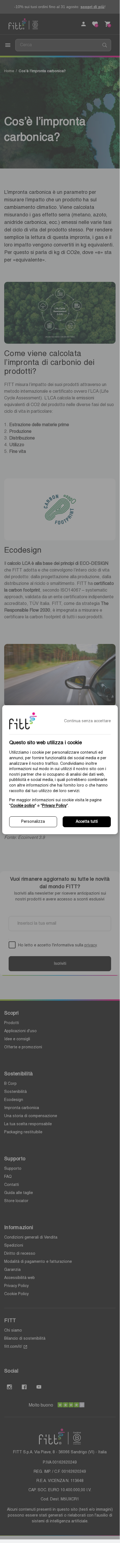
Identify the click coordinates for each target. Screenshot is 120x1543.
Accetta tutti (87, 822)
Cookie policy (23, 806)
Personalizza (33, 822)
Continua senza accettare (87, 721)
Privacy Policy (54, 806)
